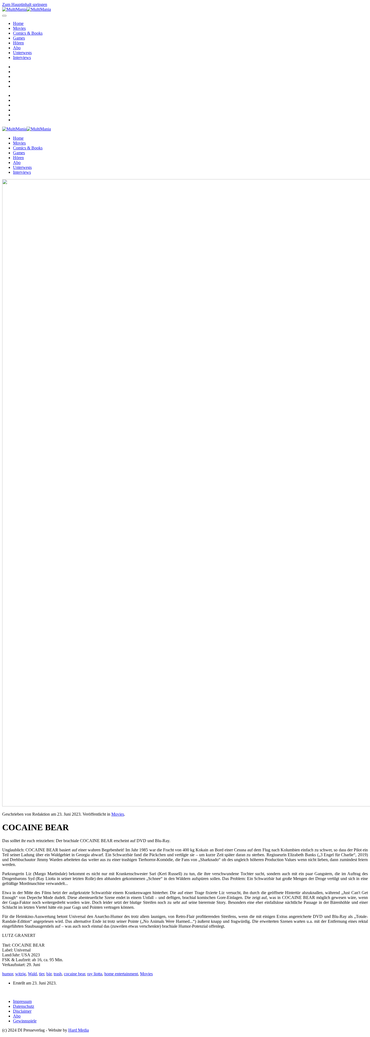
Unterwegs (22, 52)
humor (7, 974)
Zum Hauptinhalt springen (24, 4)
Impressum (22, 1001)
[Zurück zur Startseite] (26, 9)
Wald (32, 974)
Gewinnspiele (25, 1021)
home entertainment (121, 974)
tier (41, 974)
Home (18, 23)
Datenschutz (23, 1006)
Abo (17, 47)
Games (19, 38)
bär (48, 974)
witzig (20, 974)
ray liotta (94, 974)
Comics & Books (28, 33)
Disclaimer (22, 1011)
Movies (19, 28)
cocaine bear (74, 974)
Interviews (22, 57)
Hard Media (78, 1030)
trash (58, 974)
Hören (18, 43)
